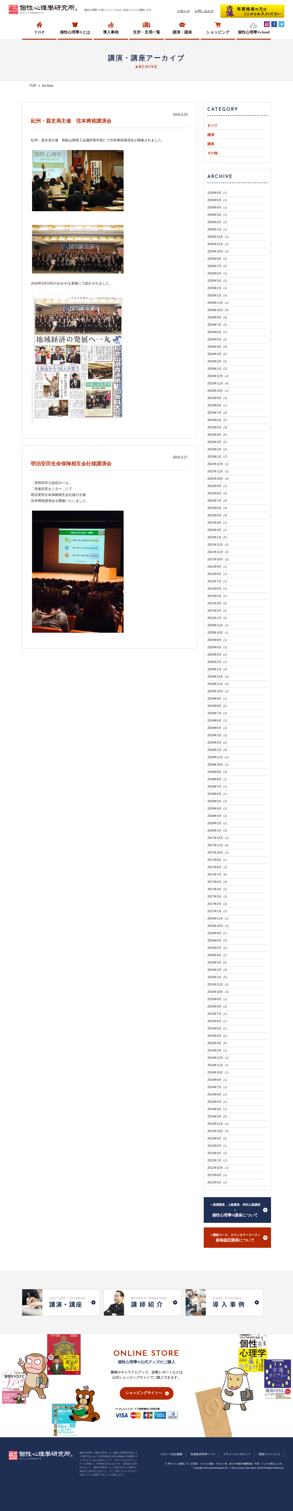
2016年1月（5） (218, 977)
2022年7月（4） (218, 500)
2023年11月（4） (219, 383)
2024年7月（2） (218, 324)
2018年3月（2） (218, 816)
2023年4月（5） (218, 434)
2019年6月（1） (218, 720)
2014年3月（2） (218, 1116)
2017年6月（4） (218, 882)
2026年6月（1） (218, 192)
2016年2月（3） (218, 970)
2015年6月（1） (218, 1021)
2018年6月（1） (218, 794)
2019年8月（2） (218, 706)
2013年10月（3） (219, 1131)
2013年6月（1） (218, 1145)
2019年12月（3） (219, 676)
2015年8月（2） (218, 1006)
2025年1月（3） (218, 295)
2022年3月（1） (218, 530)
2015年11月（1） (219, 984)
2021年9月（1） (218, 566)
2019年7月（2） (218, 713)
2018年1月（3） (218, 830)
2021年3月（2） (218, 603)
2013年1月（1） (218, 1160)
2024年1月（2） (218, 368)
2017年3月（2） (218, 896)
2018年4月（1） (218, 808)
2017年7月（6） (218, 874)
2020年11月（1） (219, 625)
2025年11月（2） (219, 244)
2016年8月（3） (218, 940)
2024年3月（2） (218, 354)
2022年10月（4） (219, 478)
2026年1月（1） (218, 229)
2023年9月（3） (218, 398)
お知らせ (183, 11)
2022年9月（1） (218, 486)
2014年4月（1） (218, 1109)
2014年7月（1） (218, 1087)
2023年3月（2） (218, 442)
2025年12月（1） (219, 236)
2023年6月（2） (218, 420)
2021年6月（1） (218, 588)
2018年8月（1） (218, 779)
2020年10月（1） (219, 632)
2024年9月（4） (218, 317)
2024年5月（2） (218, 339)
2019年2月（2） (218, 742)
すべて (212, 125)
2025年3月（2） (218, 280)
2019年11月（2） (219, 684)
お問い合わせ (204, 11)
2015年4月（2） (218, 1035)
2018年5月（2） (218, 801)
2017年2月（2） (218, 904)
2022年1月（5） (218, 537)
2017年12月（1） (219, 838)
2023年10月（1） (219, 390)
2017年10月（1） (219, 852)
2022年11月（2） (219, 471)
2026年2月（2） (218, 222)
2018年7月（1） (218, 786)
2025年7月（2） (218, 266)
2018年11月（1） (219, 757)
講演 (210, 135)
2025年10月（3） (219, 251)
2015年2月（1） (218, 1050)
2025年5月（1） (218, 273)
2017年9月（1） (218, 860)
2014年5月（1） (218, 1101)
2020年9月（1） (218, 640)
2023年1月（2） (218, 456)
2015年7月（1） (218, 1014)
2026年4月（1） (218, 207)
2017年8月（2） (218, 867)
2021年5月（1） (218, 596)
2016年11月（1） (219, 918)
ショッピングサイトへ (143, 1393)
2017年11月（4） (219, 845)
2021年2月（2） (218, 610)
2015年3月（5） (218, 1043)
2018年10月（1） (219, 764)
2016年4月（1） (218, 955)
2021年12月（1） (219, 544)
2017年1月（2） (218, 911)
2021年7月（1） (218, 581)
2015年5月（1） (218, 1028)
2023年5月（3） (218, 427)
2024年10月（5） (219, 310)
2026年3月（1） (218, 214)
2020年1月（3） (218, 669)
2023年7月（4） (218, 412)
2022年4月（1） (218, 522)
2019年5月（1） (218, 728)
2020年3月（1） (218, 654)
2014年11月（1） (219, 1065)
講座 (210, 144)
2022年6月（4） (218, 508)
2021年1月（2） (218, 618)
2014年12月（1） (219, 1057)
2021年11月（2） (219, 552)
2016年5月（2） (218, 948)
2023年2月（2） (218, 449)
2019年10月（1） (219, 691)
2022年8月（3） (218, 493)
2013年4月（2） (218, 1153)
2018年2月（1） (218, 823)
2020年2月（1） (218, 662)
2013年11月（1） (219, 1123)
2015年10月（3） (219, 992)
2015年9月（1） (218, 999)
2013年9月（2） (218, 1138)
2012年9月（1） (218, 1175)
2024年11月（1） (219, 302)
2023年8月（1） (218, 405)
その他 (212, 153)
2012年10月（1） (219, 1167)
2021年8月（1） (218, 574)
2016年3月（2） (218, 962)
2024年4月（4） (218, 346)
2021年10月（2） (219, 559)
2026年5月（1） (218, 200)
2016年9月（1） (218, 933)
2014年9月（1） (218, 1079)
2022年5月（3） (218, 515)
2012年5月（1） (218, 1182)
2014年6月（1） (218, 1094)
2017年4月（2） (218, 889)
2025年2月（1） (218, 288)
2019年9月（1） (218, 698)
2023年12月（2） (219, 376)
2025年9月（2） (218, 258)
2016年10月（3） (219, 926)
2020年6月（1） (218, 647)
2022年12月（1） (219, 464)
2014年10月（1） (219, 1072)
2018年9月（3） (218, 772)
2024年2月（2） (218, 361)
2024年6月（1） (218, 332)
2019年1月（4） (218, 750)
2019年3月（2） (218, 735)
